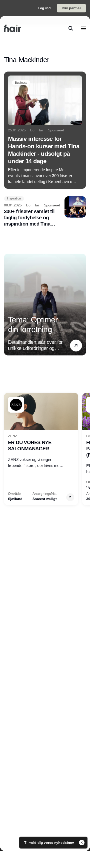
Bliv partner (71, 8)
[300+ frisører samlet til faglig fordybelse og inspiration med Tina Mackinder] (45, 211)
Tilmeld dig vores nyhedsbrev (49, 843)
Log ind (44, 8)
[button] (76, 345)
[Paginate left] (8, 304)
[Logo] (12, 28)
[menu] (83, 28)
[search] (70, 28)
